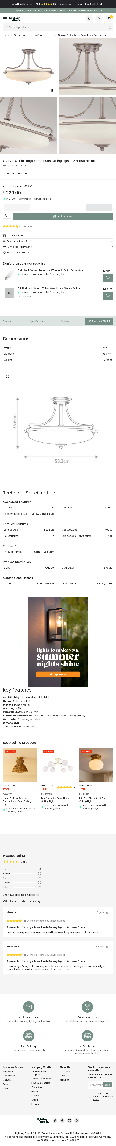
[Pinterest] (77, 1120)
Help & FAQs (9, 1071)
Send (107, 1085)
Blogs (62, 1075)
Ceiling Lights (21, 35)
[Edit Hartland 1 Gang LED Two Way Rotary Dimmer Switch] (9, 293)
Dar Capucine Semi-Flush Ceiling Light (55, 800)
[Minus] (17, 207)
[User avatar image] (99, 18)
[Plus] (99, 207)
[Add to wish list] (7, 216)
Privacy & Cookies (40, 1082)
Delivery (7, 1079)
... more (65, 969)
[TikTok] (55, 1120)
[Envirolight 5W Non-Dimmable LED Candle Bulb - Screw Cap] (9, 275)
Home (6, 35)
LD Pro (34, 1091)
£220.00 (101, 321)
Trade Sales (37, 1087)
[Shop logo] (15, 19)
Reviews (65, 321)
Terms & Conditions (41, 1078)
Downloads (8, 321)
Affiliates (64, 1079)
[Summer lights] (58, 642)
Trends (35, 1095)
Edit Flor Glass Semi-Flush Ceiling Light (93, 800)
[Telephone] (89, 18)
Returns (7, 1084)
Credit (34, 1099)
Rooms (35, 1104)
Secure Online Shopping (38, 1073)
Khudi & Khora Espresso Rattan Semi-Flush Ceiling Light (17, 801)
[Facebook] (62, 1120)
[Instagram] (69, 1120)
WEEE (5, 1088)
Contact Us (9, 1075)
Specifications (37, 321)
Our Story (65, 1071)
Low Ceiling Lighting (43, 35)
